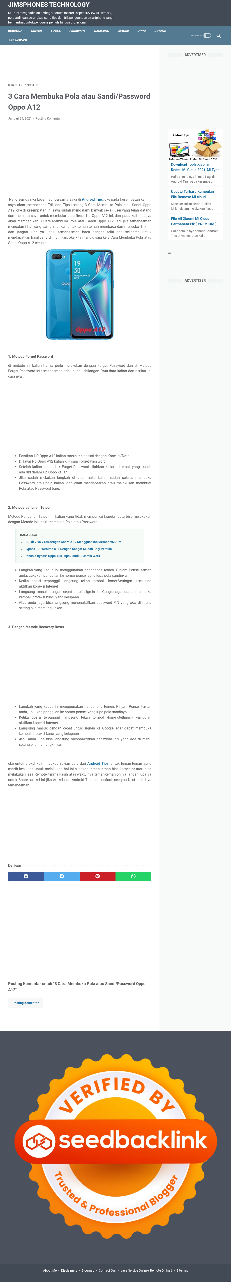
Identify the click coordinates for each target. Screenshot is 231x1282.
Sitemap (182, 1270)
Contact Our (107, 1270)
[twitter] (62, 876)
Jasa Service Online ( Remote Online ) (146, 1270)
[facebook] (26, 876)
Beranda (15, 31)
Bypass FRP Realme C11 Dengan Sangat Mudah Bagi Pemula (68, 549)
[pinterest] (98, 876)
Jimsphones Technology (49, 4)
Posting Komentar (48, 118)
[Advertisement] (90, 63)
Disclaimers (69, 1270)
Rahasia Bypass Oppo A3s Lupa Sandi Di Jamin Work (62, 556)
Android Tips (92, 199)
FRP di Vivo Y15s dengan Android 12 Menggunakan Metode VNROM (73, 542)
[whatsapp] (133, 876)
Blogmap (88, 1270)
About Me (50, 1270)
